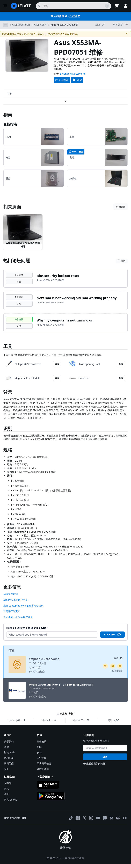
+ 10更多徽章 (116, 670)
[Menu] (5, 6)
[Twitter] (84, 818)
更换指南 (10, 124)
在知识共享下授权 (74, 858)
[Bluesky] (111, 818)
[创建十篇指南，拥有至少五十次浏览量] (119, 666)
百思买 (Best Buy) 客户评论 (18, 617)
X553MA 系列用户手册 (15, 599)
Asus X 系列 (40, 24)
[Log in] (125, 5)
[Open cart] (116, 5)
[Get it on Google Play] (50, 796)
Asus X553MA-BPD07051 (64, 24)
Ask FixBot (109, 634)
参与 (39, 752)
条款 (6, 794)
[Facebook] (78, 818)
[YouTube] (98, 818)
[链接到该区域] (1, 392)
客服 (6, 747)
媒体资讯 (41, 741)
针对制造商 (43, 768)
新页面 (122, 206)
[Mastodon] (105, 818)
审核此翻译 (71, 33)
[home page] (21, 6)
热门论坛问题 (16, 260)
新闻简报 (9, 763)
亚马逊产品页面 (11, 611)
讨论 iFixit (9, 752)
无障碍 (7, 783)
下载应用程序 (45, 777)
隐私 (6, 788)
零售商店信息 (44, 763)
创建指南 (64, 80)
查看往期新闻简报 (95, 763)
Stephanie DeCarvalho (72, 73)
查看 (57, 363)
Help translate (12, 818)
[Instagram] (91, 818)
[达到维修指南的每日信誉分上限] (112, 666)
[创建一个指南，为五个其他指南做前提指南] (105, 666)
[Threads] (118, 818)
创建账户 (74, 16)
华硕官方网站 (10, 594)
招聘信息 (9, 757)
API (6, 768)
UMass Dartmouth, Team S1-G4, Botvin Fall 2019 (57, 684)
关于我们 (9, 741)
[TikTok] (71, 818)
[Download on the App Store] (48, 785)
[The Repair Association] (125, 818)
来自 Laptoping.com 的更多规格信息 (23, 605)
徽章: (118, 658)
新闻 (39, 747)
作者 (12, 650)
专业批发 (41, 757)
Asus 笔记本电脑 (21, 24)
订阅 (105, 757)
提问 (123, 260)
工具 (7, 346)
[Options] (5, 25)
